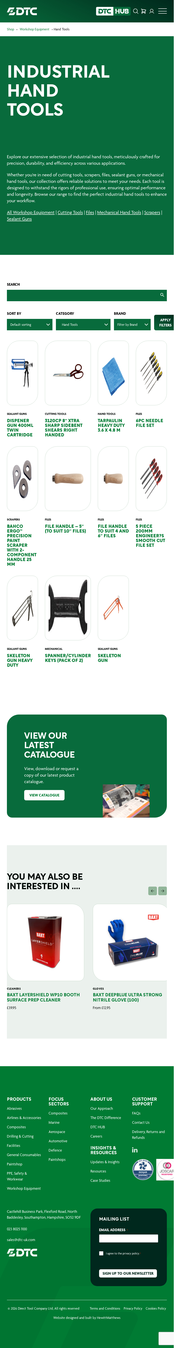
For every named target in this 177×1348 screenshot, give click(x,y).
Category (65, 313)
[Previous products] (152, 891)
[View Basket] (143, 11)
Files (90, 212)
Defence (55, 1150)
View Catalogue (44, 795)
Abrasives (14, 1108)
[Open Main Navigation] (162, 12)
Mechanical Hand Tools (119, 212)
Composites (16, 1127)
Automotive (58, 1141)
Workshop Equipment (34, 29)
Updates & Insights (105, 1162)
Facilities (13, 1145)
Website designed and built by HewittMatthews (86, 1318)
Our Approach (101, 1108)
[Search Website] (135, 11)
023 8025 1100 (17, 1229)
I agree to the (123, 1253)
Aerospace (57, 1131)
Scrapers (152, 212)
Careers (96, 1136)
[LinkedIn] (134, 1149)
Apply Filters (165, 322)
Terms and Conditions (105, 1308)
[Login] (152, 11)
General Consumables (24, 1154)
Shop (10, 29)
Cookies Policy (156, 1308)
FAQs (136, 1113)
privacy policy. (131, 1253)
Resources (98, 1171)
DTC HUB (97, 1127)
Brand (120, 313)
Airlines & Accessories (24, 1117)
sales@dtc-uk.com (21, 1240)
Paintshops (57, 1159)
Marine (54, 1122)
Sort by (14, 313)
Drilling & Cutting (20, 1136)
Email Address (113, 1229)
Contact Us (141, 1122)
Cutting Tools (70, 212)
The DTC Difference (105, 1117)
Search (13, 284)
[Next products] (162, 891)
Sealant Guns (19, 218)
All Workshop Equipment (31, 212)
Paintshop (14, 1164)
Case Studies (100, 1180)
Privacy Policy (133, 1308)
